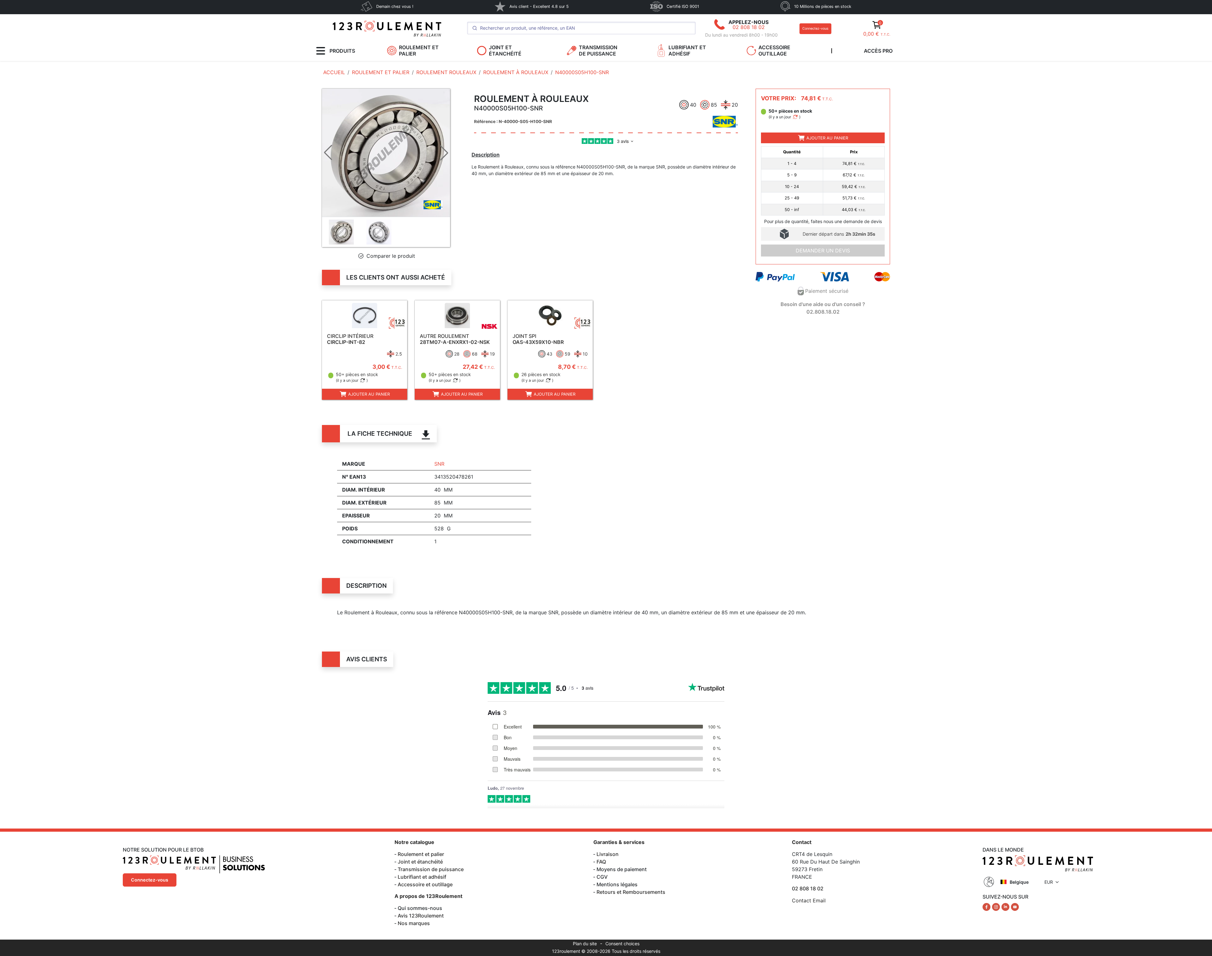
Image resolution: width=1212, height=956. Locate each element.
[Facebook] (987, 906)
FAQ (601, 862)
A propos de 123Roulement (428, 896)
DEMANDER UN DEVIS (823, 250)
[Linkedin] (1006, 906)
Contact (801, 842)
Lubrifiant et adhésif (422, 877)
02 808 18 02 (749, 27)
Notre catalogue (414, 842)
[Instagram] (996, 906)
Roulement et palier (421, 854)
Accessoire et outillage (425, 884)
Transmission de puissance (431, 869)
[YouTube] (1015, 906)
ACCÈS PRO (878, 51)
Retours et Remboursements (631, 892)
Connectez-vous (815, 29)
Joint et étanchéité (420, 862)
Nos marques (414, 923)
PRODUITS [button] (342, 51)
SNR (439, 464)
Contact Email (809, 900)
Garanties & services (619, 842)
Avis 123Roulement (421, 915)
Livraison (608, 854)
